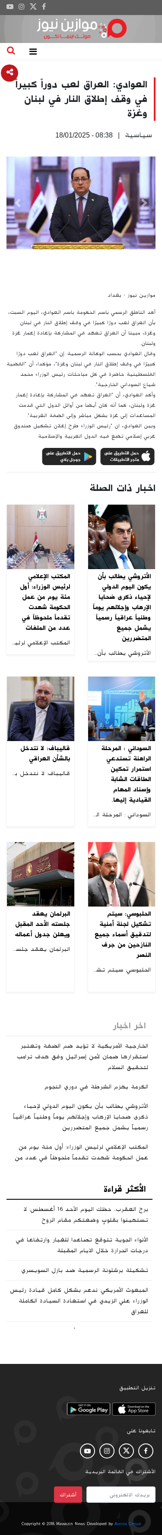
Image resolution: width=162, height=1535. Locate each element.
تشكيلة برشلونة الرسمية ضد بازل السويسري (84, 1270)
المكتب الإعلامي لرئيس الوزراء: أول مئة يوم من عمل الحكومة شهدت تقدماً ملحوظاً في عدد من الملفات (81, 1158)
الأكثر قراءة (125, 1189)
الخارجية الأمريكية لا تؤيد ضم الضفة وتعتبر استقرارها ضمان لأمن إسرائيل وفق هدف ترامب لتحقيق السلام (82, 1057)
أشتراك (68, 1494)
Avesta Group (127, 1524)
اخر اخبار (129, 1026)
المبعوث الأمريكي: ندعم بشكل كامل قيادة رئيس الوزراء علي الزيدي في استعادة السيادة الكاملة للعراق (79, 1301)
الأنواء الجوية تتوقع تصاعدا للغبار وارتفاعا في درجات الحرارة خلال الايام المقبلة (82, 1245)
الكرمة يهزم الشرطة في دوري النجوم (96, 1086)
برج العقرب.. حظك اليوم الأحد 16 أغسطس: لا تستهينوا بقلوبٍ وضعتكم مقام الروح (85, 1214)
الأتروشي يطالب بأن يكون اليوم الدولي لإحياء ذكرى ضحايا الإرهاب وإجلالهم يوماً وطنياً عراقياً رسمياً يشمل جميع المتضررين (80, 1117)
